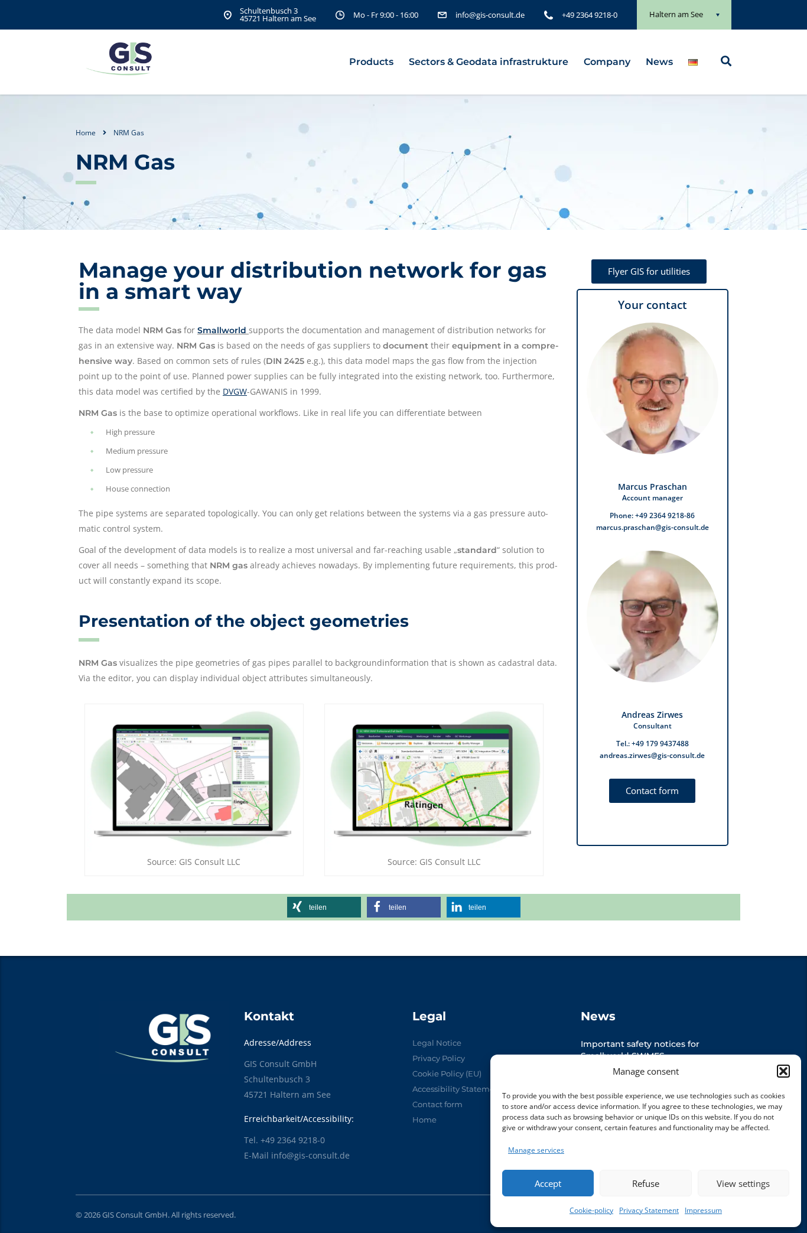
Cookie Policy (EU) (446, 1073)
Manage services (536, 1150)
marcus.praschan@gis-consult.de (652, 527)
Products (371, 61)
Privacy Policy (438, 1058)
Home (86, 133)
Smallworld (221, 330)
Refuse (645, 1183)
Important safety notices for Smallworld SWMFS (640, 1050)
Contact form (437, 1104)
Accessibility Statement (457, 1089)
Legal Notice (436, 1042)
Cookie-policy (591, 1210)
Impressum (703, 1210)
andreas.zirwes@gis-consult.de (652, 755)
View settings (743, 1183)
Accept (548, 1183)
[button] (783, 1071)
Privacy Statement (649, 1210)
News (659, 61)
